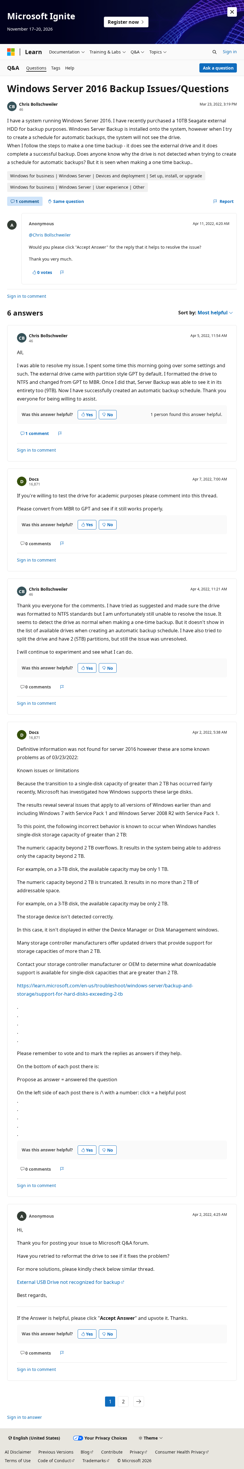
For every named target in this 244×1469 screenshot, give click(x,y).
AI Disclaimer (18, 1452)
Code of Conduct (54, 1460)
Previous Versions (55, 1452)
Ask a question (218, 68)
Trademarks (94, 1460)
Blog (85, 1452)
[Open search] (214, 52)
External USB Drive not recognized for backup (68, 1282)
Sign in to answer (24, 1417)
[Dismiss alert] (232, 12)
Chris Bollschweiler (38, 104)
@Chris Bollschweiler (50, 235)
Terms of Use (18, 1460)
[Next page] (138, 1401)
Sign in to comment (26, 296)
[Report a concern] (62, 272)
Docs (34, 479)
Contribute (112, 1452)
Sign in (230, 51)
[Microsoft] (11, 52)
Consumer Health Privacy (180, 1452)
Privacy (137, 1452)
